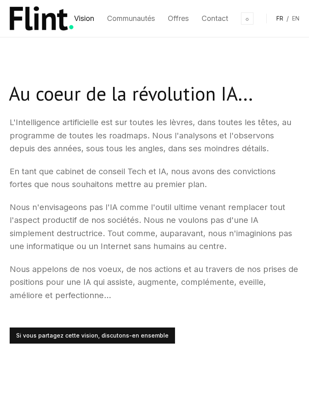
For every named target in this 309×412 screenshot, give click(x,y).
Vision (84, 18)
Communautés (131, 18)
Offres (178, 18)
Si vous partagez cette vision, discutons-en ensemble (92, 335)
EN (295, 18)
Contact (215, 18)
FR (279, 18)
